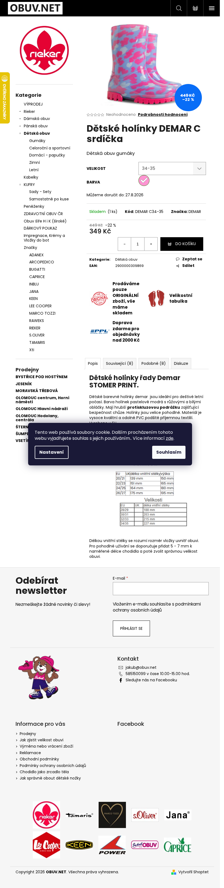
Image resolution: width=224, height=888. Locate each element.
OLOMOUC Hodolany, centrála (37, 418)
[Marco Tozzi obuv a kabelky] (112, 814)
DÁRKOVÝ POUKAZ (40, 228)
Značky (30, 247)
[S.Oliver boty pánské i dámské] (145, 814)
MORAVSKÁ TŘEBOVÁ (37, 391)
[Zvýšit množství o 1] (150, 244)
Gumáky (37, 140)
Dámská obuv (37, 118)
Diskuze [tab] (181, 363)
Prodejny (28, 733)
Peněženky (34, 206)
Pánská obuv (36, 126)
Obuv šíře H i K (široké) (45, 221)
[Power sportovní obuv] (112, 844)
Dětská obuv (37, 133)
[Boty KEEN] (79, 844)
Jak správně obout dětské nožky (50, 778)
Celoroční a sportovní (49, 148)
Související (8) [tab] (119, 363)
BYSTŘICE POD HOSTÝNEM (41, 377)
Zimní (34, 162)
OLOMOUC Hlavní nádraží (42, 409)
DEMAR (194, 211)
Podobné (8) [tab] (154, 363)
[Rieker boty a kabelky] (46, 814)
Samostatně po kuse (49, 199)
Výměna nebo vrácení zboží (46, 746)
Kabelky (31, 177)
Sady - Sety (40, 191)
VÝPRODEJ (33, 104)
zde (169, 438)
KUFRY (29, 184)
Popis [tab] (93, 363)
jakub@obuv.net (141, 667)
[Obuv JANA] (177, 814)
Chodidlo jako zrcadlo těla (44, 772)
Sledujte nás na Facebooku (151, 680)
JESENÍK (24, 384)
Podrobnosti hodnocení (163, 114)
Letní (34, 170)
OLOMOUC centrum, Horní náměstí (42, 400)
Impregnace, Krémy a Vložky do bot (44, 238)
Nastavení (51, 452)
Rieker (29, 111)
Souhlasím (168, 452)
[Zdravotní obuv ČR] (144, 844)
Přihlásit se (131, 628)
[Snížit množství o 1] (124, 244)
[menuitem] (44, 255)
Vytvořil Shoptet (193, 872)
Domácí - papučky (47, 155)
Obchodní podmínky (39, 759)
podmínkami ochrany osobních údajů (157, 607)
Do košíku (185, 243)
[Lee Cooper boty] (46, 844)
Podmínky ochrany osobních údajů (53, 765)
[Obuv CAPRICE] (177, 844)
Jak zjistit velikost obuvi (41, 740)
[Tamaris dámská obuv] (79, 814)
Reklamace (30, 752)
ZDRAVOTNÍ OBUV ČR (43, 213)
